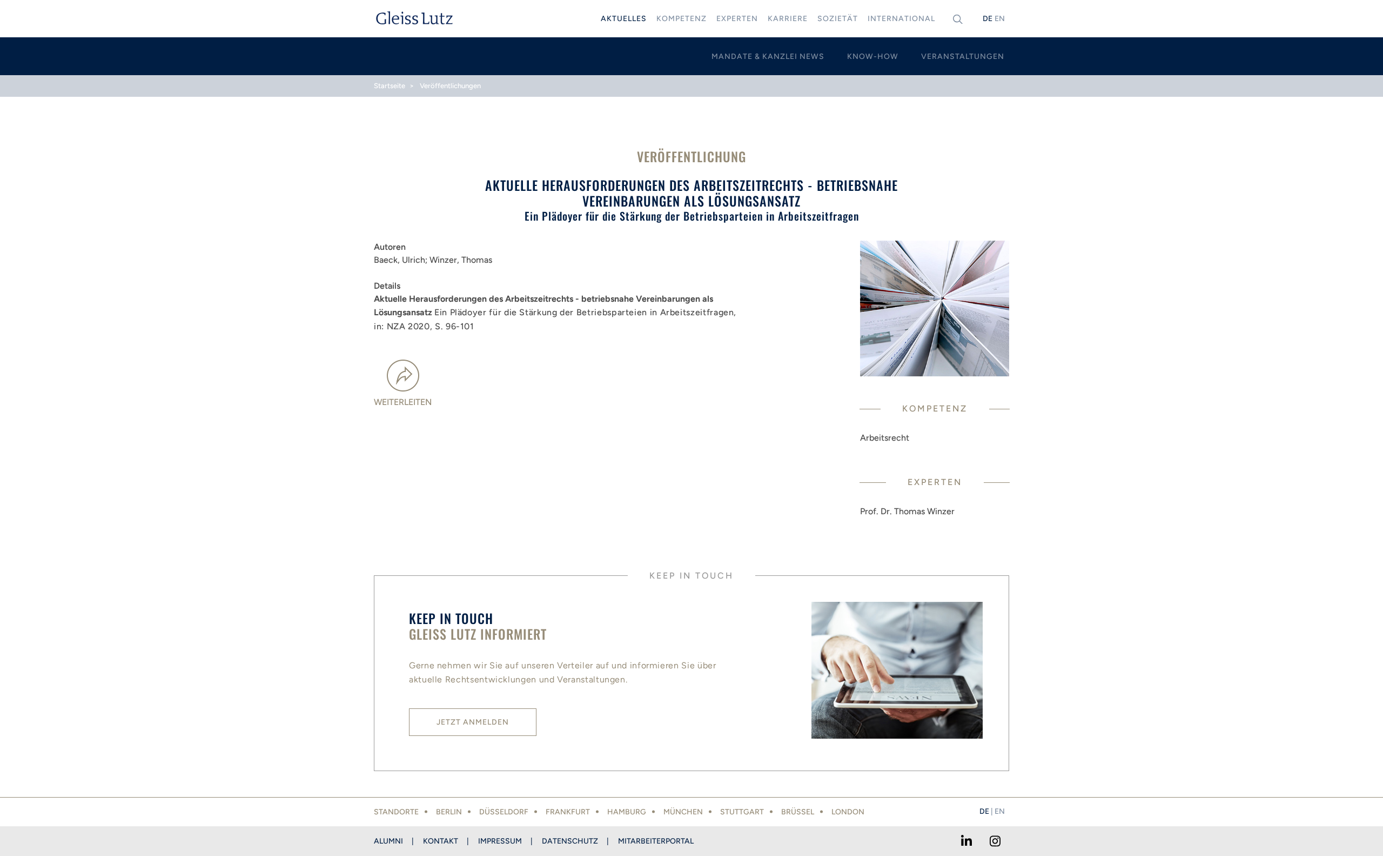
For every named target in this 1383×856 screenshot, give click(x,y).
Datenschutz (570, 841)
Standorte (396, 812)
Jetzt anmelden (473, 722)
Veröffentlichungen (450, 86)
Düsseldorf (503, 812)
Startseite (389, 86)
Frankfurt (568, 812)
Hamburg (626, 812)
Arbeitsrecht (884, 438)
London (847, 812)
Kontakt (440, 841)
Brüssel (797, 812)
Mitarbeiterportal (656, 841)
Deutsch (987, 18)
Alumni (388, 841)
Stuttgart (742, 812)
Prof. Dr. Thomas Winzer (907, 511)
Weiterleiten (403, 402)
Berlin (449, 812)
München (683, 812)
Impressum (500, 841)
